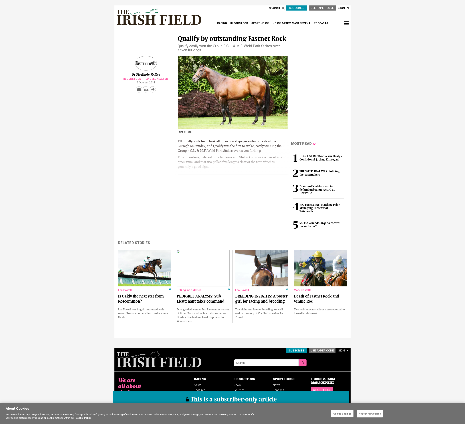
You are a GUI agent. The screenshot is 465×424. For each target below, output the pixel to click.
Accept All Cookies (370, 413)
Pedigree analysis (156, 78)
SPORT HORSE (260, 23)
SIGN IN (343, 8)
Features (199, 390)
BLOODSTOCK (239, 23)
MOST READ (301, 143)
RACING (222, 23)
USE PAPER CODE (322, 8)
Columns (238, 390)
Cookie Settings (342, 413)
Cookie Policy (83, 418)
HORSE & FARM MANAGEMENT (292, 23)
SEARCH (274, 8)
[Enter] (303, 362)
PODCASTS (321, 23)
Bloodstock (132, 78)
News (197, 385)
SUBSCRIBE (296, 8)
